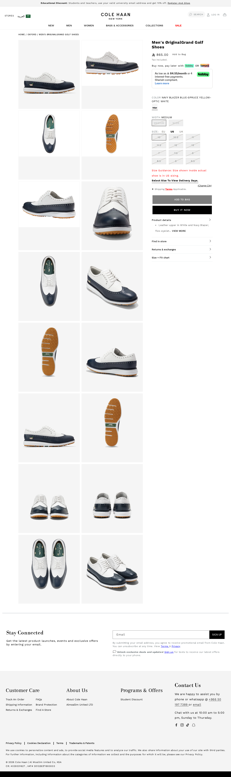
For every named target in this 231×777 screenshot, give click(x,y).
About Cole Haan (76, 699)
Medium (160, 123)
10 (159, 137)
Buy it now (182, 209)
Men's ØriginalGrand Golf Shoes (59, 34)
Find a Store (43, 709)
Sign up (168, 652)
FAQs (39, 699)
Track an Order (15, 699)
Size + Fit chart (160, 257)
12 (176, 145)
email (197, 704)
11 (193, 137)
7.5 (176, 153)
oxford (32, 34)
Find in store (159, 241)
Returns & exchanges (164, 249)
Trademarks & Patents (81, 743)
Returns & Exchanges (19, 709)
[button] (52, 26)
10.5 (175, 137)
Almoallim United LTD (79, 704)
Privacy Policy (13, 743)
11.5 (159, 145)
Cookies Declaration (39, 743)
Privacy (176, 646)
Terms (168, 189)
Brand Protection (46, 704)
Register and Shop (179, 3)
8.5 (159, 161)
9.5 (193, 161)
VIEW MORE (179, 231)
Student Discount (132, 699)
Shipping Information (19, 704)
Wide (178, 123)
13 (192, 145)
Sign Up (217, 634)
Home (21, 34)
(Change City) (205, 185)
